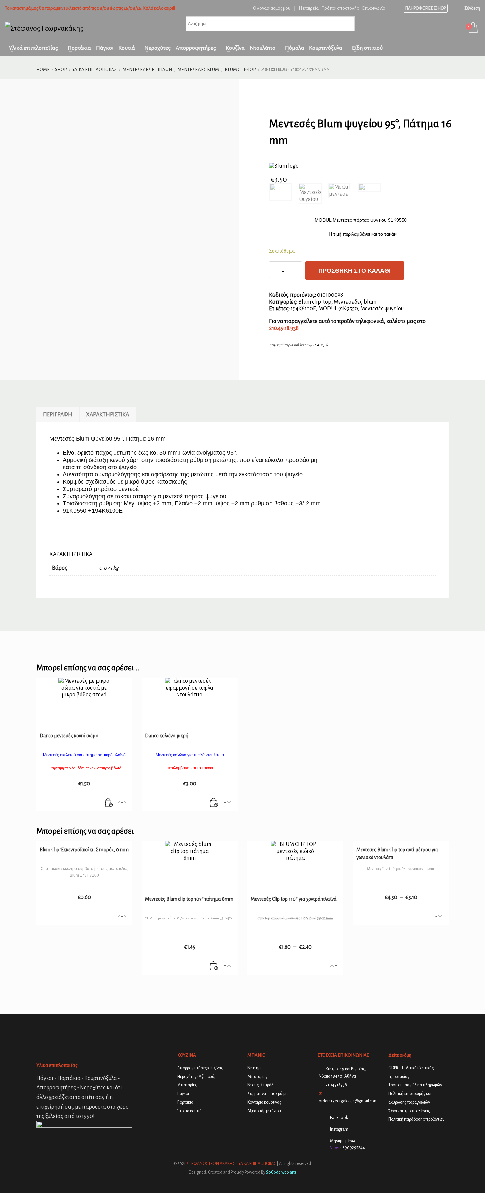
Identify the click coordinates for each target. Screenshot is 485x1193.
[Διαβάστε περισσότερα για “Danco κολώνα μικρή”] (214, 803)
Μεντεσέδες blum (355, 302)
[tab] (57, 415)
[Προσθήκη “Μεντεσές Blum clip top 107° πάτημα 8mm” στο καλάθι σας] (214, 966)
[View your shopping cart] (472, 28)
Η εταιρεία (309, 8)
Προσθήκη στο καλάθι (354, 270)
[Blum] (284, 166)
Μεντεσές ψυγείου (382, 309)
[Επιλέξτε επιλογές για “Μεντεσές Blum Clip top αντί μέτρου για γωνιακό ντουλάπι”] (438, 917)
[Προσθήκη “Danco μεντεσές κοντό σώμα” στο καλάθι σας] (108, 803)
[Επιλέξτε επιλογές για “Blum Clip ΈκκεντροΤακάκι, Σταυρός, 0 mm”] (122, 917)
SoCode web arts (281, 1172)
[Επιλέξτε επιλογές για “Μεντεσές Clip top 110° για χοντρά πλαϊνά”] (333, 966)
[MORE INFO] (122, 803)
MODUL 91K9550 (338, 309)
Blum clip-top (314, 302)
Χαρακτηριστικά (107, 415)
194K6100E (303, 309)
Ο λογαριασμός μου (271, 8)
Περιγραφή (57, 415)
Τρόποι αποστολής (340, 8)
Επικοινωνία (373, 8)
